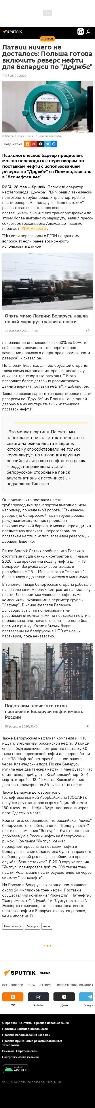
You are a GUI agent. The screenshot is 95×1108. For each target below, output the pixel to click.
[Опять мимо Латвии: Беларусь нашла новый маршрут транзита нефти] (47, 281)
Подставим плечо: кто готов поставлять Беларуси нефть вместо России (44, 711)
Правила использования (51, 1023)
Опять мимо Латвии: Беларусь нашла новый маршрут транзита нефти (46, 318)
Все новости (12, 985)
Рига (31, 985)
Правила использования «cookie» (26, 1035)
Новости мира (12, 926)
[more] (87, 330)
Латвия (45, 985)
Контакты (25, 1023)
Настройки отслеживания (20, 1057)
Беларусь (32, 926)
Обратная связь (27, 1051)
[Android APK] (16, 1069)
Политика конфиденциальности (25, 1029)
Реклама (8, 1051)
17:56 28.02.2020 (14, 76)
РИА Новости (33, 228)
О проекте (9, 1023)
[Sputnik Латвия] (13, 33)
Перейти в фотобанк (50, 136)
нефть (46, 926)
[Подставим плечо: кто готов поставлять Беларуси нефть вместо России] (47, 671)
